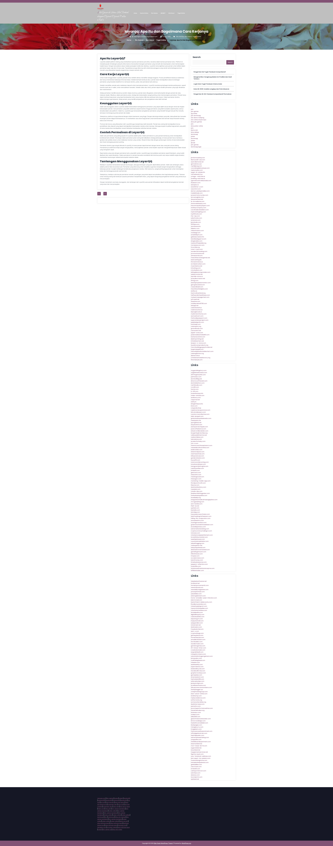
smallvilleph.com (196, 235)
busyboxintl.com (196, 425)
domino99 (127, 798)
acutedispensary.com (198, 527)
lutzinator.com (196, 712)
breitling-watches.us (198, 178)
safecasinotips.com (197, 681)
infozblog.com (196, 268)
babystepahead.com (198, 548)
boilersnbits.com (196, 450)
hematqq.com (101, 827)
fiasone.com (195, 485)
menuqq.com (101, 798)
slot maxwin (110, 802)
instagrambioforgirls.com (199, 466)
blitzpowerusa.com (197, 456)
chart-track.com (197, 249)
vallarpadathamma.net (199, 435)
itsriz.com (194, 406)
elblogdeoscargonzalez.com (200, 272)
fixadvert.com (195, 183)
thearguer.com (196, 479)
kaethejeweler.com (197, 735)
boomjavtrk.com (196, 777)
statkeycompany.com (198, 208)
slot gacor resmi (125, 806)
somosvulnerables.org (198, 702)
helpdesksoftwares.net (199, 581)
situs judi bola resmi (103, 823)
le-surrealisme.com (197, 201)
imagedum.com (196, 729)
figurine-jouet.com (197, 754)
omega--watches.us (198, 176)
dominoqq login (196, 147)
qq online (194, 113)
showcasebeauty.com (198, 203)
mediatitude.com (197, 193)
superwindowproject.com (199, 320)
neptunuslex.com (197, 170)
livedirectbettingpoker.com (200, 493)
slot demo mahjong (197, 118)
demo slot (194, 130)
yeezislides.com (196, 594)
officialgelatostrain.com (199, 733)
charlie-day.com (196, 491)
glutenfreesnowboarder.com (201, 719)
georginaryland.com (198, 285)
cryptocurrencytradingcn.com (201, 531)
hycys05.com (195, 460)
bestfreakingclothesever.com (201, 516)
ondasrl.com (195, 715)
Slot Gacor (171, 13)
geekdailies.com (196, 765)
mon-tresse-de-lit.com (199, 746)
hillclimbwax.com (197, 554)
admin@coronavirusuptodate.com (145, 37)
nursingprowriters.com (198, 523)
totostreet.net (196, 625)
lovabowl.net (195, 583)
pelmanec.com (196, 377)
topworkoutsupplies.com (199, 608)
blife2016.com (195, 717)
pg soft (103, 802)
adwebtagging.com (197, 543)
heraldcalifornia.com (198, 671)
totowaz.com (195, 533)
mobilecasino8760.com (199, 303)
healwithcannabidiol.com (199, 723)
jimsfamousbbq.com (198, 158)
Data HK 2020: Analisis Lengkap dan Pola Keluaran (211, 89)
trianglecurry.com (197, 727)
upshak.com (195, 508)
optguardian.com (197, 623)
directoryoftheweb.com (199, 381)
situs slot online (117, 829)
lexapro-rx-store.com (198, 343)
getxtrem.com (196, 473)
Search (197, 57)
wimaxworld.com (196, 256)
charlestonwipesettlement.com (202, 535)
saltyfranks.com (196, 218)
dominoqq (194, 134)
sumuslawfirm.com (197, 520)
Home (135, 13)
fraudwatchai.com (197, 629)
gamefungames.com (198, 646)
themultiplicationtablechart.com (202, 351)
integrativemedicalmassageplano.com (204, 500)
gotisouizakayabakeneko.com (201, 418)
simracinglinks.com (197, 197)
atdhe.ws (194, 291)
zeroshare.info (196, 226)
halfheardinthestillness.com (200, 295)
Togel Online (181, 13)
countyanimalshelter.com (200, 541)
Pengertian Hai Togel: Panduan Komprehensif (210, 72)
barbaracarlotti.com (198, 337)
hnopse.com (195, 556)
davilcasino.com (196, 627)
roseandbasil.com (197, 287)
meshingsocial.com (197, 477)
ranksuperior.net (196, 545)
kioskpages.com (196, 725)
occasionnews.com (197, 558)
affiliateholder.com (197, 570)
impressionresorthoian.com (200, 514)
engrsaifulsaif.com (197, 652)
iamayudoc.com (196, 658)
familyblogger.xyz (197, 690)
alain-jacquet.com (197, 416)
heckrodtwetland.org (198, 293)
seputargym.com (197, 619)
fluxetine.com (195, 301)
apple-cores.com (197, 333)
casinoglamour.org (197, 353)
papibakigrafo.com (197, 322)
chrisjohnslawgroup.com (199, 692)
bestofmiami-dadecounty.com (201, 602)
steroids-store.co (197, 276)
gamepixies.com (196, 675)
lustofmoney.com (197, 560)
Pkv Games (154, 13)
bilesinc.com (195, 228)
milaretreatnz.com (197, 231)
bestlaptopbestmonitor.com (201, 283)
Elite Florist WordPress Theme (163, 843)
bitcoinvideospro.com (198, 412)
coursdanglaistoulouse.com (200, 168)
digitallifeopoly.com (197, 615)
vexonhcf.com (196, 189)
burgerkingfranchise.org (199, 433)
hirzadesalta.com (197, 612)
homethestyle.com (197, 637)
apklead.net (195, 779)
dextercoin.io (195, 356)
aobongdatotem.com (198, 596)
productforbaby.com (198, 441)
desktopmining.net (197, 339)
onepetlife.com (196, 740)
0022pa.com (195, 224)
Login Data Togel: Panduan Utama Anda (208, 84)
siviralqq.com (195, 512)
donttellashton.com (197, 383)
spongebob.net (196, 423)
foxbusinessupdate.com (199, 495)
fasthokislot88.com (197, 679)
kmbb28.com (195, 769)
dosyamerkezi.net (197, 199)
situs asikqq (195, 132)
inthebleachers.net (197, 341)
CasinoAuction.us (196, 310)
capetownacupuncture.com (200, 410)
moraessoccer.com (197, 245)
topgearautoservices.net (199, 752)
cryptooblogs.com (197, 633)
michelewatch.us (196, 174)
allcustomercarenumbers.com (201, 687)
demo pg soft (124, 821)
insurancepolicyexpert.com (200, 206)
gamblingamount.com (198, 552)
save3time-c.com (197, 187)
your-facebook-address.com (201, 756)
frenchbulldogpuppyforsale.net (201, 347)
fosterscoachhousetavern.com (201, 445)
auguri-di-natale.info (198, 172)
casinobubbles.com (197, 617)
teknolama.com (196, 439)
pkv (192, 109)
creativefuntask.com (198, 650)
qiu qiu (193, 143)
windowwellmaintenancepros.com (202, 568)
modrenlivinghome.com (199, 760)
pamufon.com (196, 706)
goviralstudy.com (197, 328)
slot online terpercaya (198, 120)
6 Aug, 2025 (167, 37)
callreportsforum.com (198, 771)
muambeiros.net (196, 266)
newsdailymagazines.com (199, 590)
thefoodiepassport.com (199, 318)
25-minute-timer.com (198, 648)
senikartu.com (196, 398)
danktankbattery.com (198, 487)
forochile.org (195, 247)
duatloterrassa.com (197, 704)
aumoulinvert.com (197, 316)
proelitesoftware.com (198, 685)
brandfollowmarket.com (199, 537)
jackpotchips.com (197, 683)
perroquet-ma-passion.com (200, 758)
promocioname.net (197, 253)
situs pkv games (196, 122)
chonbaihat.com (196, 270)
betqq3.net (194, 306)
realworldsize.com (197, 437)
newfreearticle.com (197, 454)
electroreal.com (196, 600)
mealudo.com (195, 489)
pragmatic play (112, 804)
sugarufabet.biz (196, 748)
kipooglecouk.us (196, 312)
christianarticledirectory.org (200, 358)
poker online (112, 811)
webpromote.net (197, 274)
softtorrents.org (196, 700)
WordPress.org (186, 843)
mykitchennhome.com (198, 314)
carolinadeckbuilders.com (200, 210)
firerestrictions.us (197, 262)
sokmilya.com (195, 773)
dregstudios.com (196, 241)
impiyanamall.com (197, 621)
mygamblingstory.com (198, 370)
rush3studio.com (196, 385)
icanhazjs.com (196, 324)
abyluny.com (195, 775)
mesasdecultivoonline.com (200, 448)
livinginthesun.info (197, 404)
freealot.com (195, 662)
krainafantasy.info (197, 393)
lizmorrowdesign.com (198, 721)
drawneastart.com (197, 677)
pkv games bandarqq (118, 809)
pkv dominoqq (196, 116)
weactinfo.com (196, 475)
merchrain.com (196, 767)
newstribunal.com (197, 587)
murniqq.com (122, 825)
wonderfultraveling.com (199, 251)
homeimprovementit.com (200, 585)
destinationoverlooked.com (200, 550)
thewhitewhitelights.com (199, 289)
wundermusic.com (197, 644)
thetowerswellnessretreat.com (201, 731)
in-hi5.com (194, 391)
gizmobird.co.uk (196, 164)
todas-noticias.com (197, 395)
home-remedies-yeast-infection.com (204, 598)
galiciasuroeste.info (197, 237)
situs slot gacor (119, 802)
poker (193, 136)
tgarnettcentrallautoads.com (201, 181)
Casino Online (144, 13)
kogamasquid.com (197, 349)
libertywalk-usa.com (198, 160)
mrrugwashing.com (197, 502)
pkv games (194, 111)
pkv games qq (107, 829)
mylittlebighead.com (198, 660)
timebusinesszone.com (199, 562)
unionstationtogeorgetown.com (202, 656)
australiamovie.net (197, 162)
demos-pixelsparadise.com (200, 191)
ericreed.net (195, 299)
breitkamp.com (196, 696)
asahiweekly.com (197, 665)
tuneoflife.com (196, 566)
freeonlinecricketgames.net (200, 258)
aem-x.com (195, 631)
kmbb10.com (195, 470)
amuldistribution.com (198, 640)
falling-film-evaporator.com (200, 518)
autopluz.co (195, 185)
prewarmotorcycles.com (199, 195)
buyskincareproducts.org (199, 345)
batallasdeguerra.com (198, 239)
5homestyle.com (196, 360)
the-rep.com (195, 216)
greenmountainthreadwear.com (202, 525)
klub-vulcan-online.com (199, 694)
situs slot (120, 804)
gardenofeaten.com (198, 458)
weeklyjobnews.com (198, 539)
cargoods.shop (196, 408)
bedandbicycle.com (198, 669)
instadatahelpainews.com (200, 762)
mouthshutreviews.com (199, 610)
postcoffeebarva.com (198, 429)
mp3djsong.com (196, 166)
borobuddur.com (196, 642)
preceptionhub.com (198, 592)
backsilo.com (195, 510)
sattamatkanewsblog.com (200, 529)
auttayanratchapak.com (199, 427)
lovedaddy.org (196, 498)
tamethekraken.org (197, 710)
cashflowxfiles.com (197, 468)
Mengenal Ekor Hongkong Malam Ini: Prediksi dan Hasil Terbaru (213, 78)
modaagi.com (195, 233)
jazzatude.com (196, 222)
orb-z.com (194, 443)
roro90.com (195, 387)
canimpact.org (196, 326)
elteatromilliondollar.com (199, 431)
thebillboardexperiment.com (201, 742)
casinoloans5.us (196, 308)
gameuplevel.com (197, 635)
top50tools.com (196, 214)
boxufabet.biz (195, 750)
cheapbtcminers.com (198, 654)
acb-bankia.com (196, 504)
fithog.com (194, 281)
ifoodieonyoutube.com (198, 604)
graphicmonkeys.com (198, 673)
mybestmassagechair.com (200, 297)
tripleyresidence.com (198, 698)
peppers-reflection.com (199, 564)
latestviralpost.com (197, 452)
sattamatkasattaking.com (200, 737)
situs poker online (197, 126)
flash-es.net (195, 506)
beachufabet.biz (196, 744)
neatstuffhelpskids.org (198, 243)
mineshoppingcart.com (199, 606)
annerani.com (195, 220)
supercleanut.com (197, 667)
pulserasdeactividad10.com (200, 335)
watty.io (193, 402)
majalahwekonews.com (199, 373)
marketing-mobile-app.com (200, 481)
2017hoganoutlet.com (198, 375)
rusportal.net (195, 400)
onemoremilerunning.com (200, 462)
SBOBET (163, 13)
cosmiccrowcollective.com (200, 414)
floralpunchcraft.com (198, 483)
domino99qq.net (196, 379)
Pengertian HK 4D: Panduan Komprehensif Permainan (212, 94)
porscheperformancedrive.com (202, 708)
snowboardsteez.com (198, 464)
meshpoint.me (196, 420)
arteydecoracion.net (198, 278)
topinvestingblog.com (198, 212)
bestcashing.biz (196, 260)
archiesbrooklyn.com (198, 264)
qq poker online (112, 827)
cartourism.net (196, 331)
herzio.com (194, 389)
